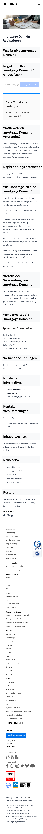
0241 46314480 (12, 757)
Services (9, 645)
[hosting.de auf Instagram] (17, 766)
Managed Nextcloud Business (17, 622)
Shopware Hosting (13, 570)
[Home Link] (12, 4)
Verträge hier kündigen (14, 715)
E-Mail (8, 585)
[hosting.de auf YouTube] (27, 766)
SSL (7, 581)
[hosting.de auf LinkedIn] (12, 766)
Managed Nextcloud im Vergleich (18, 615)
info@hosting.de (12, 752)
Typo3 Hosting (11, 547)
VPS (7, 600)
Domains (9, 577)
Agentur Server (11, 607)
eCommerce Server (13, 604)
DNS (7, 588)
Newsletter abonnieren (16, 735)
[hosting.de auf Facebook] (8, 766)
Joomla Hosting (12, 536)
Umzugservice (11, 558)
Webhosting (10, 532)
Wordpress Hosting (13, 540)
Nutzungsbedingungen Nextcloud (18, 711)
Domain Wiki (10, 659)
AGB (7, 686)
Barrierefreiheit (11, 700)
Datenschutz (10, 689)
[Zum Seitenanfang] (39, 830)
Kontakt (9, 667)
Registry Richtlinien (13, 708)
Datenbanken (11, 554)
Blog (7, 656)
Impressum (10, 682)
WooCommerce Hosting (15, 566)
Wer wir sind (10, 634)
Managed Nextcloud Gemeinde (17, 626)
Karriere (9, 652)
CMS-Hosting (10, 551)
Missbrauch (10, 704)
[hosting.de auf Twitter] (22, 766)
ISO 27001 (9, 670)
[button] (39, 4)
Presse (8, 648)
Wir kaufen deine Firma (14, 719)
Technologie (10, 637)
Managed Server (12, 596)
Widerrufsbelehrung (13, 693)
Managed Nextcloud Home (16, 619)
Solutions (9, 641)
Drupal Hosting (11, 543)
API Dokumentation (13, 663)
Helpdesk (9, 674)
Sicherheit (9, 697)
